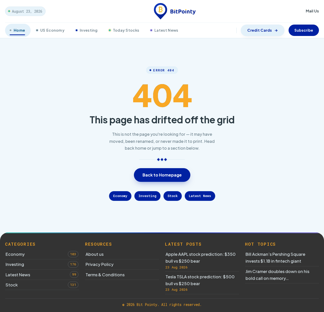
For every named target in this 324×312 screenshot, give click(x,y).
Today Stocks (126, 30)
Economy (120, 195)
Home (19, 30)
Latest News (166, 30)
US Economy (52, 30)
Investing (89, 30)
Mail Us (312, 10)
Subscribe (303, 30)
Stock (173, 195)
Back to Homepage (162, 175)
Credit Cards (259, 30)
